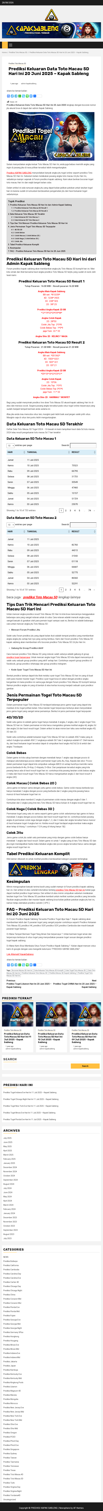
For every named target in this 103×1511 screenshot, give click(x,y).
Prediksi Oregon (10, 1433)
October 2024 (9, 1176)
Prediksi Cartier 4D (11, 1282)
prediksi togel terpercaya (18, 657)
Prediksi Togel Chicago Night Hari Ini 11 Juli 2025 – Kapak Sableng (30, 1099)
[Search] (99, 45)
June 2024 (7, 1192)
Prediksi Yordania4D (11, 1495)
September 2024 (10, 1180)
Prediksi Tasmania (11, 1462)
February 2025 (9, 1159)
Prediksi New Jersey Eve (13, 1407)
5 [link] (79, 510)
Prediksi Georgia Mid (12, 1324)
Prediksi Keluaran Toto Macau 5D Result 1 (31, 208)
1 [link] (61, 510)
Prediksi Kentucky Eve (12, 1374)
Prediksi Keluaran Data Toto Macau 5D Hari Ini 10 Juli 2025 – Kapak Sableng (51, 1038)
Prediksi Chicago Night (12, 1290)
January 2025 (9, 1163)
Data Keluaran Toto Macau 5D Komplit (48, 970)
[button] (24, 452)
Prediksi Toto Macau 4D (13, 1474)
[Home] (5, 45)
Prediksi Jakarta (10, 1361)
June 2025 (7, 1142)
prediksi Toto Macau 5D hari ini (70, 890)
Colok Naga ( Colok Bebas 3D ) (26, 239)
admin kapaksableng (28, 84)
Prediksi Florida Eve (11, 1307)
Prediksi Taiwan (10, 1458)
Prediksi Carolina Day (12, 1274)
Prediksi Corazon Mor (12, 1303)
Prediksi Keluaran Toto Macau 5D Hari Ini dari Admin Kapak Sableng (41, 205)
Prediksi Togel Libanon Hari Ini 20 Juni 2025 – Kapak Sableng (29, 983)
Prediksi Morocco (10, 1403)
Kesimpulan (15, 248)
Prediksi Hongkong (11, 1336)
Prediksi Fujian (9, 1315)
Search (10, 1059)
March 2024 (8, 1205)
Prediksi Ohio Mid (10, 1428)
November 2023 (10, 1222)
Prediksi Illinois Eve (11, 1345)
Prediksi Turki (9, 1483)
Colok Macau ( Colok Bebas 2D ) (27, 236)
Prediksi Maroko (10, 1395)
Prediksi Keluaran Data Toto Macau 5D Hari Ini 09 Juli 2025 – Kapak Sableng (84, 1038)
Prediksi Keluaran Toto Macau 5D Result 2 (31, 211)
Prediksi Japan (9, 1366)
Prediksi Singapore (11, 1449)
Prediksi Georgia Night (12, 1328)
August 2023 (8, 1234)
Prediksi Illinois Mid (11, 1349)
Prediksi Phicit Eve (11, 1445)
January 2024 (9, 1213)
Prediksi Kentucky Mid (12, 1378)
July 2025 (7, 1138)
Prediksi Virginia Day (11, 1487)
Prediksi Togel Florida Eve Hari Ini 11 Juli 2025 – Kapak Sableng (29, 1119)
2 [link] (65, 510)
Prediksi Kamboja (10, 1370)
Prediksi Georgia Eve (12, 1320)
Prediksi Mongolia (10, 1399)
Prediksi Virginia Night (12, 1491)
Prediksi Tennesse (11, 1466)
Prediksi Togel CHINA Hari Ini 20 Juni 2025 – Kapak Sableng (74, 983)
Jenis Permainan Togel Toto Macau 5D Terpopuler (33, 227)
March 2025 (8, 1155)
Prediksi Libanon (10, 1387)
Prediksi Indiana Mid (11, 1357)
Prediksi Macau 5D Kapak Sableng (62, 973)
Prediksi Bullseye (10, 1261)
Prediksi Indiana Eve (11, 1353)
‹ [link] (56, 510)
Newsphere (64, 1508)
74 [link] (89, 510)
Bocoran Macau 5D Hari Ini (22, 970)
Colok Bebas (19, 233)
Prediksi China (9, 1295)
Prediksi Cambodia (11, 1269)
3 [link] (70, 510)
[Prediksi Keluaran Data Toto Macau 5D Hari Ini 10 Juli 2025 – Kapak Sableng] (51, 1014)
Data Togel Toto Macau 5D (75, 970)
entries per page (23, 445)
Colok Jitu (18, 241)
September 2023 (10, 1230)
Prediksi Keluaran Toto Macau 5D (34, 973)
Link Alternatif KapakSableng (20, 954)
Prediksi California (11, 1265)
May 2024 (7, 1197)
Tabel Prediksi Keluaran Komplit (24, 244)
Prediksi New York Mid (12, 1420)
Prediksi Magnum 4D (12, 1391)
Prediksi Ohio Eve (10, 1424)
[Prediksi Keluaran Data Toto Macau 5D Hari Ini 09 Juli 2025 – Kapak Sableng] (85, 1014)
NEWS (5, 1257)
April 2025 (7, 1151)
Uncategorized (9, 1499)
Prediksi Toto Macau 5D (17, 63)
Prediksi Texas (9, 1470)
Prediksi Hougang (10, 1341)
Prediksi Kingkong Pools (13, 1382)
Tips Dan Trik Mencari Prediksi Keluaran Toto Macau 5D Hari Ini (39, 223)
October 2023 (9, 1226)
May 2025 (7, 1146)
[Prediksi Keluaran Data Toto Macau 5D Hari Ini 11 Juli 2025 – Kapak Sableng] (17, 1014)
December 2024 (10, 1167)
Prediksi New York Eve (12, 1416)
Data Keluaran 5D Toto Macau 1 (26, 217)
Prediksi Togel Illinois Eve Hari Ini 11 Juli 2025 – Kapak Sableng (29, 1113)
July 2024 (7, 1188)
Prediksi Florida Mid (11, 1311)
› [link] (94, 510)
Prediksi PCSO (9, 1437)
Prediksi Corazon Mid (12, 1299)
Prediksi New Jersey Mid (13, 1412)
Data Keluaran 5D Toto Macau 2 (26, 220)
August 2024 (8, 1184)
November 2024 (10, 1171)
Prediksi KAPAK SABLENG (19, 173)
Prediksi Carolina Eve (12, 1278)
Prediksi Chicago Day (12, 1286)
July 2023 (7, 1238)
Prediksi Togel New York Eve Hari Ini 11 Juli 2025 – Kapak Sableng (30, 1106)
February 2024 (9, 1209)
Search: (65, 445)
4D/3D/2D (18, 230)
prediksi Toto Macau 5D (40, 597)
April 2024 (7, 1201)
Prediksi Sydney (10, 1453)
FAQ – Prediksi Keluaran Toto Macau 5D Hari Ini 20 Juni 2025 (37, 251)
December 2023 (10, 1217)
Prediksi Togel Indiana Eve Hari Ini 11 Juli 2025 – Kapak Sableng (29, 1092)
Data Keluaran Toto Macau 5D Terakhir (27, 214)
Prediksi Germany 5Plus (13, 1332)
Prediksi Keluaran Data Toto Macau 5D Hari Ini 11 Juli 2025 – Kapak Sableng (17, 1038)
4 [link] (75, 510)
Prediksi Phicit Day (11, 1441)
